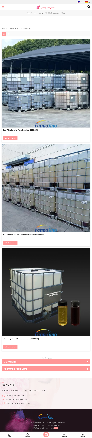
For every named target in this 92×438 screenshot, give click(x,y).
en (82, 2)
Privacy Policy (54, 425)
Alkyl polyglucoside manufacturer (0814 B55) (21, 339)
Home (40, 13)
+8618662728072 (22, 399)
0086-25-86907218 (16, 395)
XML (43, 425)
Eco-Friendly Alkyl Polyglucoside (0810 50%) (20, 130)
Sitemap (35, 425)
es (89, 2)
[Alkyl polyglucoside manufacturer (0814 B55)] (46, 292)
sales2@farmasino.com (21, 403)
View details (10, 138)
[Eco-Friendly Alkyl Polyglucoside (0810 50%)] (46, 83)
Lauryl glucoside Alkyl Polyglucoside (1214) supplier (23, 234)
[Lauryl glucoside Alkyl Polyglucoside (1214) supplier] (46, 188)
